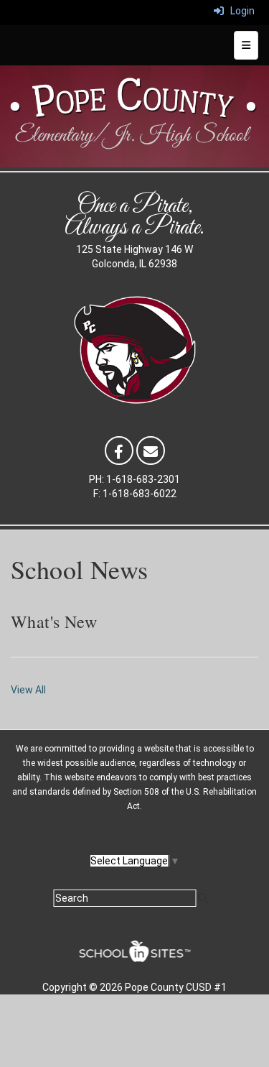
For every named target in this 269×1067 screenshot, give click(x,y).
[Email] (150, 450)
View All (28, 690)
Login (239, 11)
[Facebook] (119, 450)
